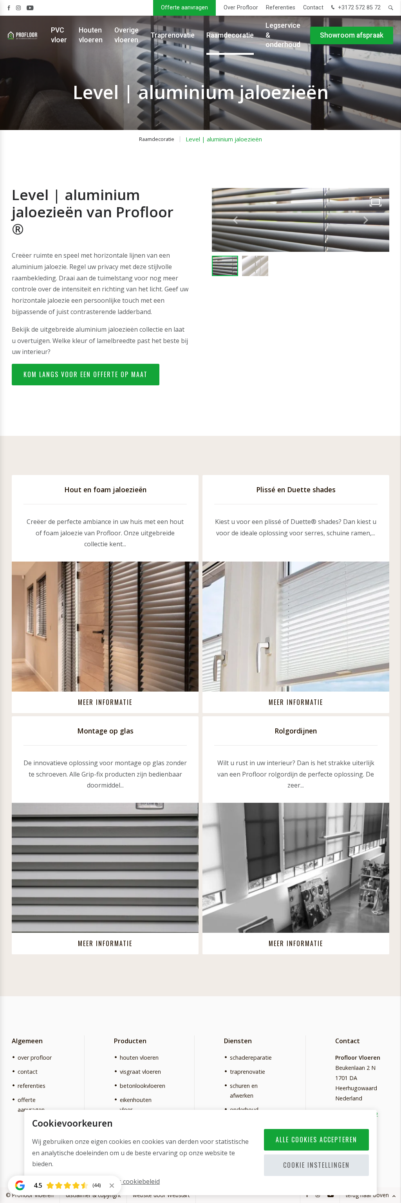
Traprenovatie (172, 35)
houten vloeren (139, 1057)
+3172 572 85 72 (358, 7)
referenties (31, 1085)
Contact (313, 7)
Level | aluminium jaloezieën (224, 139)
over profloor (35, 1057)
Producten (130, 1041)
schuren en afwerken (244, 1090)
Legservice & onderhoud (283, 35)
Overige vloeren (126, 35)
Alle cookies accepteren (316, 1139)
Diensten (238, 1041)
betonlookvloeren (142, 1085)
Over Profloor (241, 7)
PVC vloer (59, 35)
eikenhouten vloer (136, 1104)
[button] (366, 220)
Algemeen (27, 1041)
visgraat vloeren (140, 1071)
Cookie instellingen (316, 1165)
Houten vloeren (91, 35)
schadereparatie (251, 1057)
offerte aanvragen (31, 1104)
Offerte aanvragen (184, 7)
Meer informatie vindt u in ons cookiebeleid (96, 1181)
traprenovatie (247, 1071)
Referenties (280, 7)
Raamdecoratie (230, 35)
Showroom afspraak (351, 35)
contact (28, 1071)
